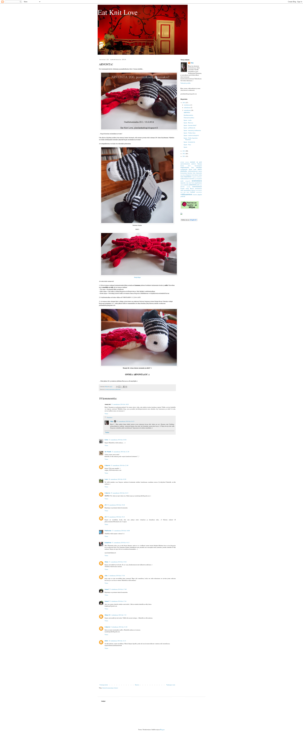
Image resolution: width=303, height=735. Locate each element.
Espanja (200, 164)
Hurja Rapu (137, 277)
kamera (200, 171)
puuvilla (182, 186)
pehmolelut (118, 389)
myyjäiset (199, 178)
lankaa (200, 175)
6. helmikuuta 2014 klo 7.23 (118, 615)
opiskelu (182, 184)
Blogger (162, 729)
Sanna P (107, 589)
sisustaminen (198, 188)
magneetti (194, 176)
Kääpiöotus (108, 543)
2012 (184, 153)
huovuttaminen (198, 166)
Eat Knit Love (118, 12)
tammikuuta (187, 110)
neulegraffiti (187, 181)
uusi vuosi (186, 192)
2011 (184, 156)
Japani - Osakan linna (189, 133)
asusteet (192, 162)
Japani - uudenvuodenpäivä (191, 135)
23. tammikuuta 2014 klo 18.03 (120, 404)
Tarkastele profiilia (185, 83)
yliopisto (195, 194)
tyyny (181, 192)
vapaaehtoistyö (199, 192)
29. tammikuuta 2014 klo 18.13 (119, 493)
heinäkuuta (187, 105)
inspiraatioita (184, 167)
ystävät (182, 196)
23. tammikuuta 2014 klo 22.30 (120, 452)
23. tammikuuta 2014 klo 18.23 (125, 421)
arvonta (107, 389)
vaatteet (192, 192)
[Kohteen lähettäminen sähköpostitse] (117, 387)
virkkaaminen (186, 194)
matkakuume (199, 176)
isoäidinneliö (183, 169)
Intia (192, 167)
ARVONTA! (187, 112)
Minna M (107, 615)
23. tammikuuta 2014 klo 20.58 (117, 440)
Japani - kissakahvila (189, 142)
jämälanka (183, 171)
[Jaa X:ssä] (121, 387)
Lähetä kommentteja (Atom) (110, 688)
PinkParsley (108, 531)
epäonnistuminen (185, 164)
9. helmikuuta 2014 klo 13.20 (119, 627)
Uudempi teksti (104, 685)
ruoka (187, 188)
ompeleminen (198, 183)
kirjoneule (199, 173)
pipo (201, 184)
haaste (182, 166)
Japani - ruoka (188, 120)
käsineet (196, 175)
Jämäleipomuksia (188, 115)
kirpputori (189, 175)
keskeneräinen (183, 173)
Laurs (106, 479)
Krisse (106, 440)
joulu (195, 169)
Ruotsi (192, 188)
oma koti (191, 183)
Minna (106, 562)
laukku (182, 177)
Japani (185, 147)
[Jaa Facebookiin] (124, 387)
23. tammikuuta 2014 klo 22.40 (119, 465)
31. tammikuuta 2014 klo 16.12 (120, 542)
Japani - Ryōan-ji (188, 123)
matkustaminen (184, 178)
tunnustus (200, 190)
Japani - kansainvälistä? (190, 125)
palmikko (186, 185)
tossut (197, 190)
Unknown (107, 465)
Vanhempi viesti (170, 685)
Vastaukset (109, 417)
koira (193, 175)
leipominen (188, 176)
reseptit (182, 188)
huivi (189, 166)
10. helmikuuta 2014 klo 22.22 (117, 641)
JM (106, 505)
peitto (198, 185)
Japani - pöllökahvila (189, 128)
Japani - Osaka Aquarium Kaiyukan (191, 138)
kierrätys (190, 173)
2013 (184, 151)
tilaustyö (193, 190)
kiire (194, 173)
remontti (188, 186)
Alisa (106, 576)
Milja (111, 421)
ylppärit (200, 194)
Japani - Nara (187, 144)
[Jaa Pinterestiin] (126, 387)
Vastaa (106, 413)
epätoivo (193, 164)
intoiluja (199, 167)
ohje (187, 183)
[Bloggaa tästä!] (119, 387)
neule (181, 181)
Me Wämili (108, 452)
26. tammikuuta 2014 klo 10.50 (117, 479)
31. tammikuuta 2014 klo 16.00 (121, 530)
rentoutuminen (197, 186)
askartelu (187, 162)
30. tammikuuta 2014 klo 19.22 (116, 517)
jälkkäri (200, 169)
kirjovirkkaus (183, 175)
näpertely (183, 183)
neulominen (112, 389)
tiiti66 (106, 641)
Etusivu (137, 685)
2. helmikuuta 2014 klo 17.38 (116, 575)
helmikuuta (187, 107)
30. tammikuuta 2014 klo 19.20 (116, 505)
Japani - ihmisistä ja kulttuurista (192, 130)
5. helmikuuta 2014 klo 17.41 (118, 601)
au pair (199, 162)
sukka (181, 190)
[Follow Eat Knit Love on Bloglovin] (189, 220)
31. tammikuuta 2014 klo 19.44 (118, 562)
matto (196, 178)
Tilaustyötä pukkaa (189, 117)
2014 (184, 102)
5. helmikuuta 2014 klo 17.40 (118, 589)
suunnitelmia (187, 190)
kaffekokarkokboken (193, 171)
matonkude (191, 178)
